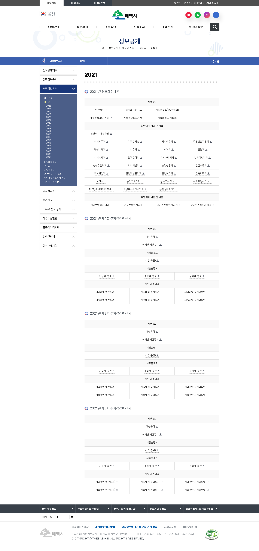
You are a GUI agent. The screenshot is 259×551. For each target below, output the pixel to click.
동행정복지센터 (167, 189)
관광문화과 (133, 157)
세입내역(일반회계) (105, 292)
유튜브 (188, 15)
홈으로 (177, 3)
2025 (48, 109)
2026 (48, 106)
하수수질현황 (50, 218)
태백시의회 (100, 3)
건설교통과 (201, 165)
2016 (48, 134)
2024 (48, 111)
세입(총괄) (150, 260)
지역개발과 (133, 165)
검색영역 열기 (214, 27)
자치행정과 (167, 141)
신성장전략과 (100, 165)
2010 (48, 151)
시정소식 (139, 27)
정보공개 (82, 27)
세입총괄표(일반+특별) (167, 109)
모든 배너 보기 (71, 517)
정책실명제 (49, 236)
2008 (48, 157)
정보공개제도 (50, 70)
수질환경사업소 (201, 181)
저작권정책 (170, 527)
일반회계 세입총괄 (100, 133)
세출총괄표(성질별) (167, 118)
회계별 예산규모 (133, 109)
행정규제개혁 (50, 245)
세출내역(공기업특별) (195, 300)
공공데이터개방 (51, 227)
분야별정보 (196, 27)
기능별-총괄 (105, 276)
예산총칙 (99, 109)
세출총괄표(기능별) (100, 118)
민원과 (201, 149)
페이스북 (216, 15)
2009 (48, 154)
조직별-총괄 (150, 276)
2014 (48, 140)
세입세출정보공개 (52, 178)
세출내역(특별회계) (150, 300)
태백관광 (75, 3)
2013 (48, 143)
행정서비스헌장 (80, 527)
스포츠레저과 (167, 157)
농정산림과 (167, 165)
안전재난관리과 (133, 173)
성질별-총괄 (195, 276)
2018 (48, 128)
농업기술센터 (133, 181)
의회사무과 (99, 141)
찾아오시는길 (190, 527)
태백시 (49, 508)
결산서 (47, 166)
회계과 (167, 149)
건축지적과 (201, 173)
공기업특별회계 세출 (201, 205)
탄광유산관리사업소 (134, 189)
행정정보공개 (50, 79)
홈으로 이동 (43, 61)
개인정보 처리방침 (105, 527)
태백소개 (167, 27)
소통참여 (110, 27)
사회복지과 (99, 157)
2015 (48, 137)
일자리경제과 (201, 157)
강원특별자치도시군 (199, 508)
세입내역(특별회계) (150, 292)
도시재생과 (99, 173)
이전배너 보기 (57, 517)
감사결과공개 (50, 191)
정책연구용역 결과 (52, 174)
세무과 (133, 149)
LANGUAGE (212, 2)
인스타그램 (207, 15)
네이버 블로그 (198, 15)
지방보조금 (49, 170)
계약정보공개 (50, 181)
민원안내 (54, 27)
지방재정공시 (50, 162)
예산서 (83, 61)
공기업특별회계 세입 (167, 205)
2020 (48, 123)
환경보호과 (167, 173)
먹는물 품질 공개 (52, 209)
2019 (48, 126)
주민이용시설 (88, 508)
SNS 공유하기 (213, 61)
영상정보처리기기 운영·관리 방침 (139, 527)
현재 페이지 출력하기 (217, 61)
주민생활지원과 (201, 141)
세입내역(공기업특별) (195, 292)
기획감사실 (133, 141)
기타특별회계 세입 (100, 205)
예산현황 (48, 98)
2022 (48, 117)
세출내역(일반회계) (105, 300)
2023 (48, 114)
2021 (48, 120)
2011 (48, 148)
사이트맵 (198, 3)
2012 (48, 146)
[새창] (211, 534)
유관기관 (158, 508)
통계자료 (47, 200)
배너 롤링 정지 (62, 517)
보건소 (99, 181)
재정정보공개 (55, 61)
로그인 (187, 3)
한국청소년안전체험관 (100, 189)
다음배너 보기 (67, 517)
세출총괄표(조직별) (133, 118)
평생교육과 (99, 149)
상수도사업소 (167, 181)
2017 (48, 131)
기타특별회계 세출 (133, 205)
